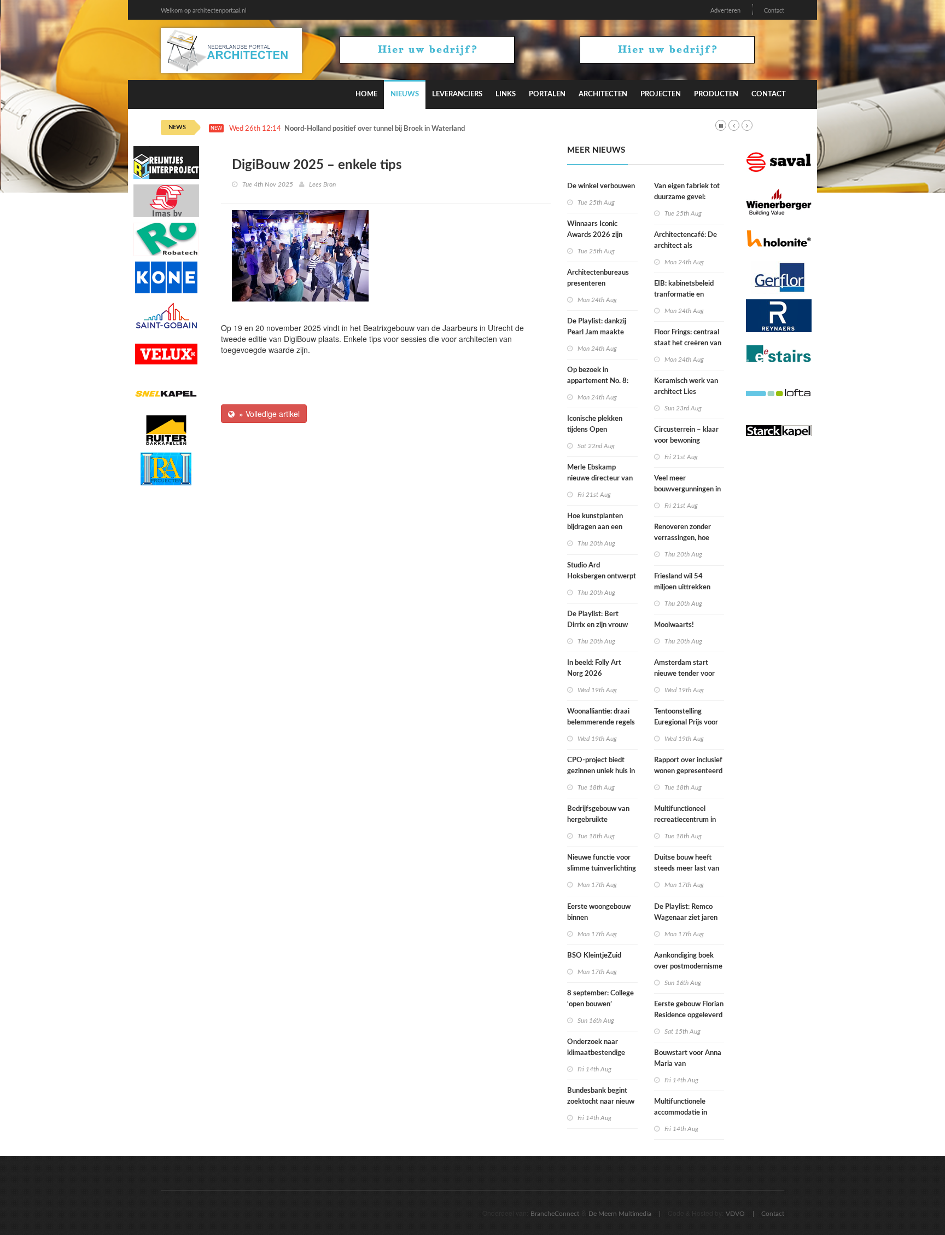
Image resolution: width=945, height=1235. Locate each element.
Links (505, 94)
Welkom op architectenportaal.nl (204, 11)
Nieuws (404, 94)
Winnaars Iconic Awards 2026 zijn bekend (594, 235)
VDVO (735, 1213)
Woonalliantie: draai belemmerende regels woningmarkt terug (601, 722)
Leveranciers (457, 94)
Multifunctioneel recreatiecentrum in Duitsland (685, 819)
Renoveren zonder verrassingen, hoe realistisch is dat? (682, 538)
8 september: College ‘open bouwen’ (600, 999)
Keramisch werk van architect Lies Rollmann (686, 392)
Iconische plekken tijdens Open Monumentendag (594, 429)
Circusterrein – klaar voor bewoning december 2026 (686, 440)
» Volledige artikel (267, 413)
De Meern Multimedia (619, 1213)
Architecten (603, 94)
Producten (716, 94)
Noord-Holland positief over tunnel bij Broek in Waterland (374, 128)
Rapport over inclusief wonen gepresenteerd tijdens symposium (688, 771)
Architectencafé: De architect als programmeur (685, 245)
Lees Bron (322, 184)
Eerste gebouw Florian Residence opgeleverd (689, 1010)
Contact (774, 11)
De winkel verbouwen (601, 186)
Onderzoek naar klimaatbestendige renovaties (596, 1053)
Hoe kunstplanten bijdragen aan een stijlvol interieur (595, 527)
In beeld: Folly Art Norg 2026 (594, 668)
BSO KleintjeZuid (594, 955)
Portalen (547, 94)
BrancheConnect (554, 1213)
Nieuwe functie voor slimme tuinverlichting (601, 863)
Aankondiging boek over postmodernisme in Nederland (688, 966)
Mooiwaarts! (674, 625)
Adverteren (725, 11)
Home (366, 94)
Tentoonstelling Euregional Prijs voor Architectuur (686, 722)
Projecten (660, 94)
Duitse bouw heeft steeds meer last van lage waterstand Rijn (686, 868)
